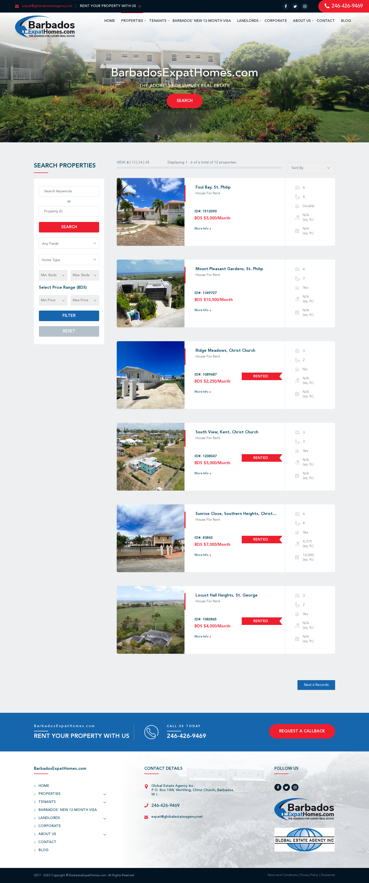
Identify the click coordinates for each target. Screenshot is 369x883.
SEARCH (185, 101)
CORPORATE (276, 21)
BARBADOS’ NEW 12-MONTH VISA (201, 21)
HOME (109, 21)
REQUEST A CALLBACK (302, 731)
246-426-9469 (186, 736)
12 (134, 162)
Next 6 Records (316, 685)
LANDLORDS (248, 21)
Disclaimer (328, 875)
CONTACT (326, 21)
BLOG (346, 21)
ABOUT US (302, 21)
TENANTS (157, 21)
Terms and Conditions (282, 875)
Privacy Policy (309, 875)
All (147, 162)
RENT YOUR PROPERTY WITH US (108, 6)
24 (140, 162)
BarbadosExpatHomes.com (64, 726)
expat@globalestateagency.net (177, 816)
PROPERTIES (132, 21)
